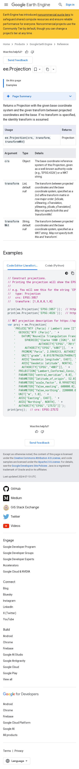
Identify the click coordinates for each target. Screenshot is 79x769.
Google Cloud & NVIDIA (16, 571)
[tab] (22, 265)
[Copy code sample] (73, 273)
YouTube (8, 619)
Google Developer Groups (18, 553)
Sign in (70, 4)
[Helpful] (27, 52)
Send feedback (18, 60)
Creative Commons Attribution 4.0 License (37, 458)
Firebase (8, 648)
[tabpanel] (39, 343)
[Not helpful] (32, 52)
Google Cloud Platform (16, 722)
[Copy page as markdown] (47, 69)
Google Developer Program (19, 546)
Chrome (8, 642)
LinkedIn (8, 606)
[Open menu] (6, 4)
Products (20, 44)
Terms (7, 750)
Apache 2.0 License (49, 461)
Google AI (9, 728)
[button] (39, 96)
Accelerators (11, 565)
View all (7, 679)
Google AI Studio (13, 654)
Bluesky (7, 594)
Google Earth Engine (41, 44)
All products (10, 735)
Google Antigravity (14, 660)
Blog (5, 588)
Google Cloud (11, 667)
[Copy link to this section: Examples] (26, 253)
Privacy (19, 750)
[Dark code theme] (66, 273)
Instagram (9, 600)
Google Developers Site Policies (29, 465)
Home (6, 44)
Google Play (10, 673)
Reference (62, 44)
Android (8, 636)
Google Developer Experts (18, 559)
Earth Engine (38, 4)
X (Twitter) (9, 613)
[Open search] (60, 4)
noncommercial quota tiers (54, 14)
